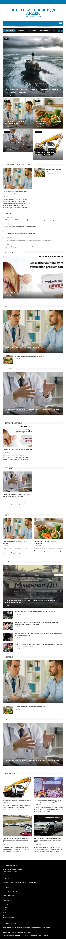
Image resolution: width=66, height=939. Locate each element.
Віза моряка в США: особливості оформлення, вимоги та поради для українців (30, 220)
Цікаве (6, 38)
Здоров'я (7, 100)
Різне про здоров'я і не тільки (33, 16)
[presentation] (59, 31)
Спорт (4, 912)
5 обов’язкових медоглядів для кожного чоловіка (20, 226)
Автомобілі (38, 131)
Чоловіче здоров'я (8, 917)
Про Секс (7, 131)
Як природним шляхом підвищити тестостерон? (20, 233)
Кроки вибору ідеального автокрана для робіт (19, 247)
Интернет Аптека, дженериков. (12, 882)
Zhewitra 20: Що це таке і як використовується (17, 449)
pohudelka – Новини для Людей (33, 11)
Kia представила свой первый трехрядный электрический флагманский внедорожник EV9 (47, 840)
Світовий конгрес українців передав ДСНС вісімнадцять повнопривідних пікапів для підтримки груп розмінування (16, 840)
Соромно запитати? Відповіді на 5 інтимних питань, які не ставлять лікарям (29, 240)
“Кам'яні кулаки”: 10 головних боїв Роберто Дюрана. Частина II (35, 611)
